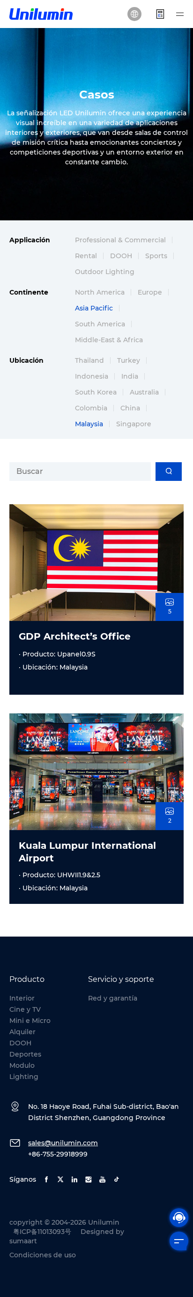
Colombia (91, 408)
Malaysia (89, 424)
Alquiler (22, 1032)
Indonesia (91, 376)
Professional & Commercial (120, 240)
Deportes (25, 1054)
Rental (86, 256)
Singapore (133, 424)
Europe (150, 292)
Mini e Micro (30, 1020)
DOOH (121, 256)
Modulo (22, 1065)
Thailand (89, 360)
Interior (22, 998)
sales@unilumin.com (63, 1143)
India (129, 376)
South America (100, 324)
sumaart (23, 1241)
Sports (156, 256)
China (130, 408)
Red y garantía (112, 998)
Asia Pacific (94, 308)
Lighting (23, 1076)
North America (100, 292)
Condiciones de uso (42, 1255)
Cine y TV (25, 1009)
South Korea (96, 392)
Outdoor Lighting (104, 272)
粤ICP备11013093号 (42, 1231)
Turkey (128, 360)
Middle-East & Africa (109, 340)
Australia (144, 392)
